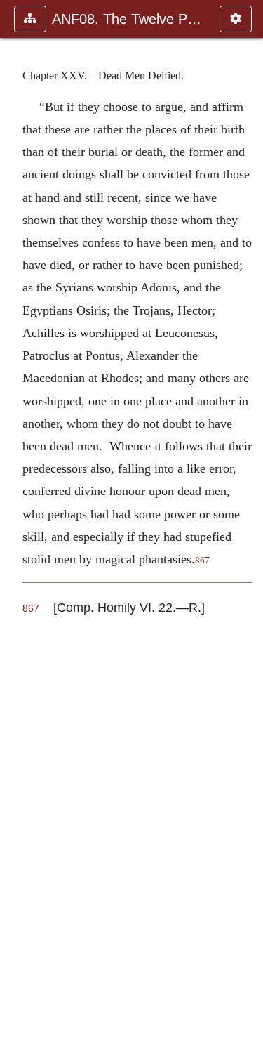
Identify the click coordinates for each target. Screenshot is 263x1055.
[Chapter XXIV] (16, 527)
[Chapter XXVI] (247, 527)
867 (202, 560)
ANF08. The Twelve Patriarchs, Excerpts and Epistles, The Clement (128, 19)
